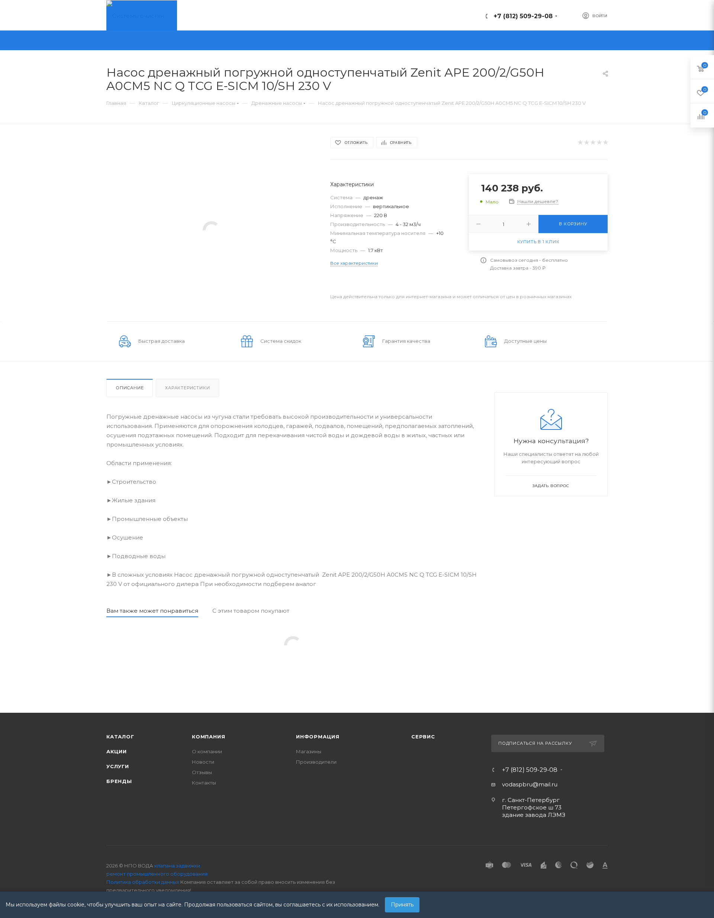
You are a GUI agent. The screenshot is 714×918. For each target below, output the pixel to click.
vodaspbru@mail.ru (529, 784)
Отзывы (202, 772)
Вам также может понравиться (152, 610)
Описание (130, 387)
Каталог (120, 737)
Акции (116, 751)
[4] (599, 142)
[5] (605, 142)
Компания (208, 737)
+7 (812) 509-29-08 (523, 16)
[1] (580, 142)
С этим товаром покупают (250, 610)
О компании (207, 751)
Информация (318, 737)
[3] (592, 142)
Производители (316, 762)
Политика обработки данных (142, 882)
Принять (402, 904)
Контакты (204, 783)
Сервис (423, 737)
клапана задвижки (177, 866)
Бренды (119, 781)
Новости (203, 762)
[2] (586, 142)
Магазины (308, 751)
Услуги (117, 766)
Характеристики (187, 387)
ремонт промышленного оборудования (157, 874)
